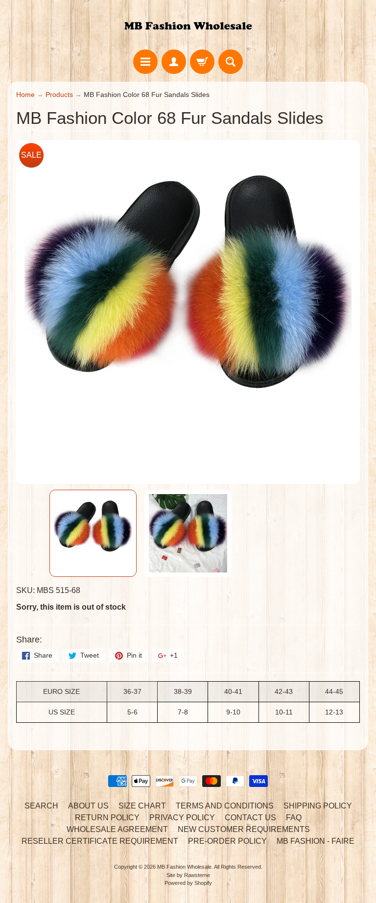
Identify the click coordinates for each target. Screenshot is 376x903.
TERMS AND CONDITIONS (225, 806)
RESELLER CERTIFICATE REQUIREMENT (100, 841)
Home (25, 94)
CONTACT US (250, 817)
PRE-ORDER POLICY (227, 841)
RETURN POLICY (107, 817)
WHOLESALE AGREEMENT (117, 829)
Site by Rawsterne (188, 875)
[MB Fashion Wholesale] (188, 26)
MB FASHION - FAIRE (315, 841)
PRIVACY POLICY (182, 817)
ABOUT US (88, 806)
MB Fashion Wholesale (184, 867)
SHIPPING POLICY (317, 806)
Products (59, 94)
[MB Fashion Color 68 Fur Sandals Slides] (93, 533)
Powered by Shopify (188, 883)
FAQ (294, 817)
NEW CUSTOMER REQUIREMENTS (244, 829)
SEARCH (41, 806)
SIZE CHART (142, 806)
